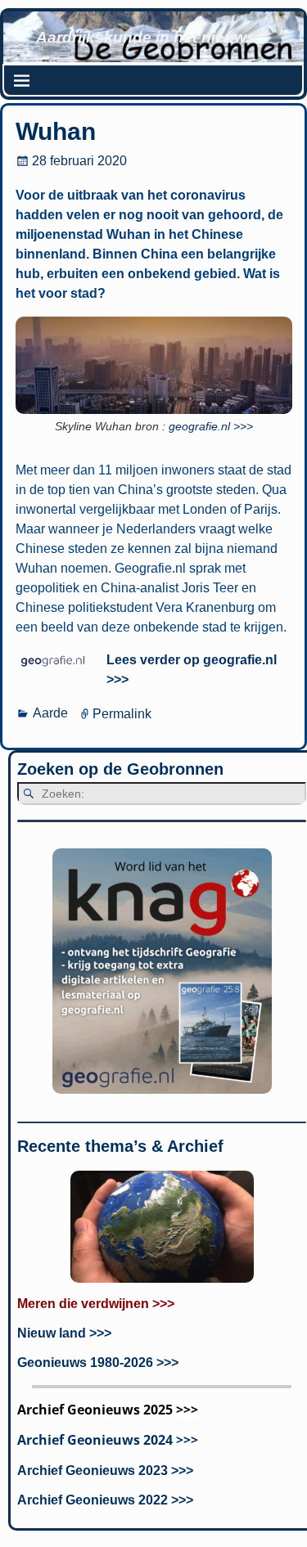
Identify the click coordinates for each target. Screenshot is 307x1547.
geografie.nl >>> (211, 426)
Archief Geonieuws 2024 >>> (107, 1440)
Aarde (50, 713)
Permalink (122, 713)
